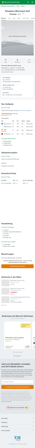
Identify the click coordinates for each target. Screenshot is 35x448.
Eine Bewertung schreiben (17, 266)
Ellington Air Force (19, 110)
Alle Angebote (17, 356)
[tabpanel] (17, 336)
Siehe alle (3, 305)
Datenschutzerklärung (6, 401)
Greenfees (6, 93)
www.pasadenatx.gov (7, 72)
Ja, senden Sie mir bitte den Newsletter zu (17, 387)
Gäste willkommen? (8, 85)
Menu (32, 2)
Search (28, 2)
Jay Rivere (28, 110)
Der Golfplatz (7, 78)
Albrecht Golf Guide (12, 2)
